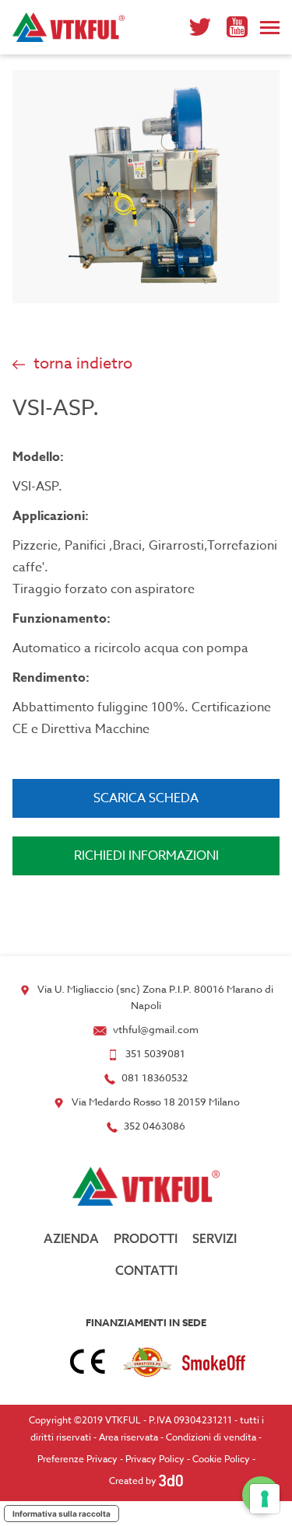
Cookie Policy (221, 1458)
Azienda (71, 1238)
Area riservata (128, 1437)
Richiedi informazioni (146, 856)
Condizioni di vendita (211, 1437)
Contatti (146, 1270)
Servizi (214, 1238)
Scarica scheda (146, 798)
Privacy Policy (155, 1458)
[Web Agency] (171, 1480)
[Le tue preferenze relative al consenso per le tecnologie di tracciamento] (265, 1499)
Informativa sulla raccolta (61, 1513)
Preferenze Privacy (77, 1458)
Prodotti (146, 1238)
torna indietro (81, 363)
